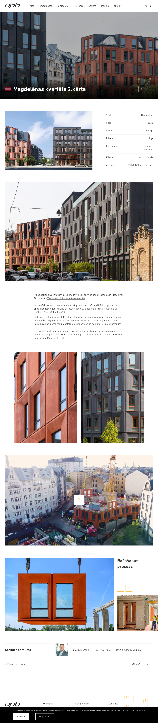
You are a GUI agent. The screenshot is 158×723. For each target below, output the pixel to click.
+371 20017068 (102, 649)
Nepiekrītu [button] (44, 716)
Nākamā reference (141, 664)
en (151, 5)
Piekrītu (21, 716)
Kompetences (82, 703)
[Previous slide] (120, 588)
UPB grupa (49, 703)
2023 (150, 122)
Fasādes (148, 149)
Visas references (16, 664)
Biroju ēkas (147, 115)
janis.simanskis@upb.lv (128, 649)
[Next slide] (129, 588)
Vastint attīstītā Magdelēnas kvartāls (66, 298)
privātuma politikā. (137, 710)
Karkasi (149, 146)
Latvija (149, 130)
